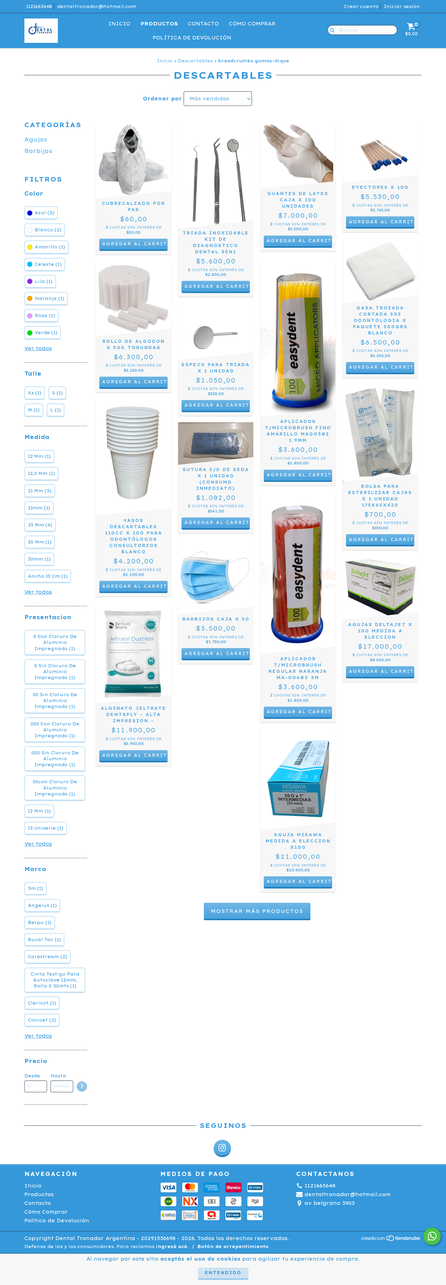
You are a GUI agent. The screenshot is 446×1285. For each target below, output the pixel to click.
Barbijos (38, 150)
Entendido (223, 1272)
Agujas (35, 139)
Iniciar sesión (402, 6)
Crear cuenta (361, 6)
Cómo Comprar (252, 24)
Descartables (195, 60)
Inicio (119, 24)
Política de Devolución (192, 37)
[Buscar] (330, 29)
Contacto (203, 24)
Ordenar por (162, 98)
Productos (159, 24)
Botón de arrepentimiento (233, 1246)
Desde (32, 1075)
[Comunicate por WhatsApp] (432, 1236)
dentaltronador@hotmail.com (96, 6)
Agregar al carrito (299, 240)
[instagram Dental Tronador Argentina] (222, 1148)
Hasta (58, 1075)
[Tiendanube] (391, 1240)
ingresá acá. (172, 1246)
